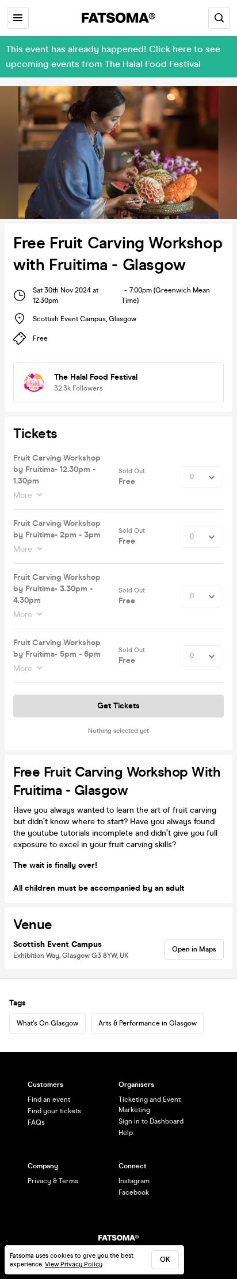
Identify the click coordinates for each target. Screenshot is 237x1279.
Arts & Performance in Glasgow (147, 1023)
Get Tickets (118, 706)
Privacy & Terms (53, 1181)
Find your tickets (54, 1111)
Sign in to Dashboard (151, 1121)
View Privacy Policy (73, 1264)
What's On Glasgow (47, 1023)
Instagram (134, 1181)
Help (125, 1133)
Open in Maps (194, 949)
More (22, 495)
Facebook (133, 1192)
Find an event (49, 1099)
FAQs (36, 1122)
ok (165, 1259)
